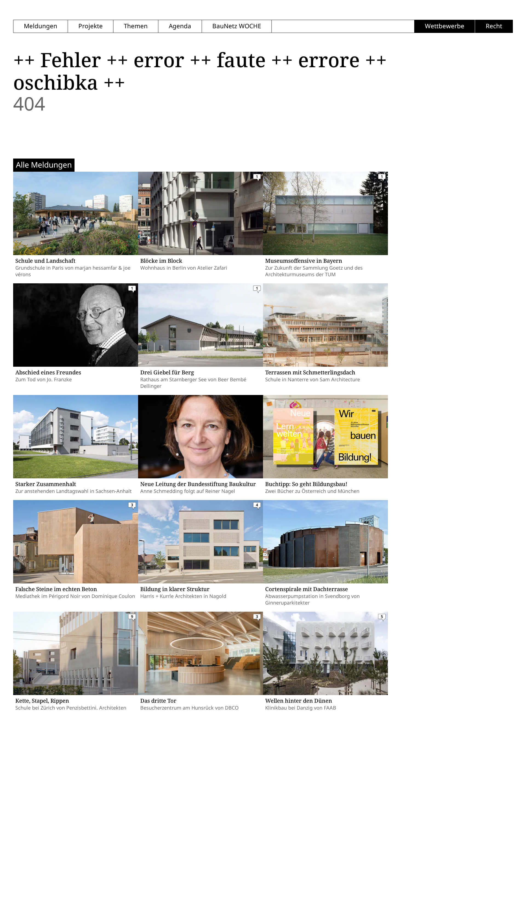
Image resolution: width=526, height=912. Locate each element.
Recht (494, 26)
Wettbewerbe (444, 26)
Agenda (180, 26)
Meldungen (40, 26)
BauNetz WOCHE (236, 26)
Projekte (90, 26)
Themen (136, 26)
